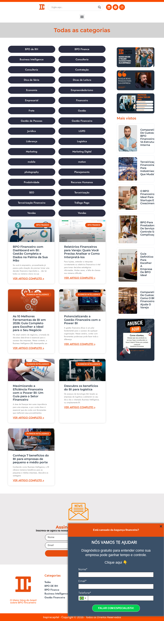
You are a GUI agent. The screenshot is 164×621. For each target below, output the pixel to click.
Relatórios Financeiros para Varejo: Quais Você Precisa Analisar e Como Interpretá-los (82, 252)
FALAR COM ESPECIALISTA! (116, 608)
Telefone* (84, 592)
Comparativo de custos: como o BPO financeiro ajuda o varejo (148, 300)
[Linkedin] (109, 7)
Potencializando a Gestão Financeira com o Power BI (82, 320)
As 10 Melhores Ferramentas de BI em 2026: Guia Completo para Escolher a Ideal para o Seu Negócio (29, 323)
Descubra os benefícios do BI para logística (81, 387)
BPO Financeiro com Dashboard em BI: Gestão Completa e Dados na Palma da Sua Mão (30, 253)
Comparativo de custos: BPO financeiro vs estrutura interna (148, 137)
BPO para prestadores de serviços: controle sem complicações (149, 228)
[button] (82, 16)
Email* (82, 581)
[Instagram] (122, 7)
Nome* (82, 569)
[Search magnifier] (99, 7)
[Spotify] (115, 7)
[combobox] (83, 598)
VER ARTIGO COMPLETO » (28, 278)
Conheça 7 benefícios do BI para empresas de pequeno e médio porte (31, 459)
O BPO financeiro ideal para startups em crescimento (148, 197)
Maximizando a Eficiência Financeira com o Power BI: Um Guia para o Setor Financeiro (28, 392)
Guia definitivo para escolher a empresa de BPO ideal (146, 264)
